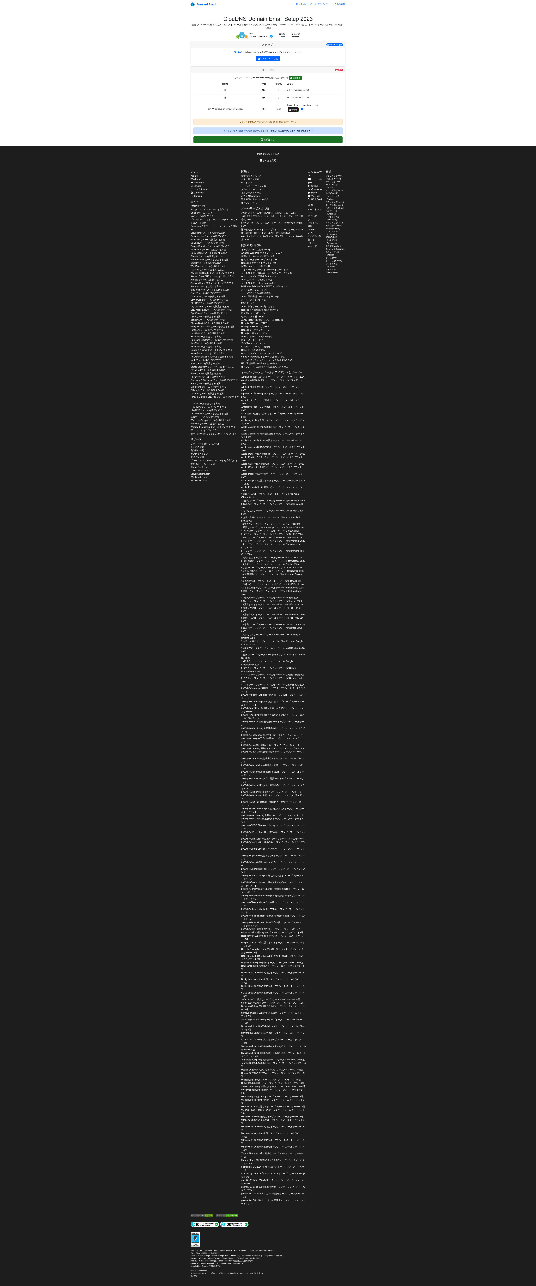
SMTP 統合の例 (198, 206)
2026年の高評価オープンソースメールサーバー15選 (272, 1034)
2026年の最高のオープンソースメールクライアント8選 (272, 967)
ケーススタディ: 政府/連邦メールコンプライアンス (266, 272)
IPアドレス (246, 182)
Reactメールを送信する (253, 349)
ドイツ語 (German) (334, 205)
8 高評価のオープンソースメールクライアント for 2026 (273, 560)
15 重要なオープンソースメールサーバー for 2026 (270, 524)
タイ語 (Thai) (332, 257)
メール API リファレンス (253, 185)
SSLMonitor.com (199, 480)
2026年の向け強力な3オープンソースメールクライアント (273, 833)
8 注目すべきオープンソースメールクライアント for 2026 (270, 609)
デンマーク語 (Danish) (332, 186)
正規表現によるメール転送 (254, 199)
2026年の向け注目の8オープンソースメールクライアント (272, 773)
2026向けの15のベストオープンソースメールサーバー (272, 1168)
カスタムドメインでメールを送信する (209, 209)
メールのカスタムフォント (254, 289)
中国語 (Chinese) (333, 178)
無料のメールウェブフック (254, 189)
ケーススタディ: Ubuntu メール (256, 279)
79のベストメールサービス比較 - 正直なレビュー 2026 (268, 212)
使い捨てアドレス (199, 453)
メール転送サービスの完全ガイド (258, 306)
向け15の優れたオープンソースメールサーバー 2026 (273, 453)
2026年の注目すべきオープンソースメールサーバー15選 (272, 937)
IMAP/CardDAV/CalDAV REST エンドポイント (264, 286)
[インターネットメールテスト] (234, 1224)
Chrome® (198, 192)
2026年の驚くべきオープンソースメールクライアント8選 (273, 957)
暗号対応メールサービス (253, 313)
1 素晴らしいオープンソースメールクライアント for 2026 (270, 495)
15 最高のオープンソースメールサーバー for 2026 (273, 500)
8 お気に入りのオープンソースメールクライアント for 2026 (270, 519)
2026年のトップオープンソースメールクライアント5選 (272, 1027)
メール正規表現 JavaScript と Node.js (260, 296)
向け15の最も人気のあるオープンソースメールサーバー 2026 (272, 415)
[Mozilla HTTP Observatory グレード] (227, 1215)
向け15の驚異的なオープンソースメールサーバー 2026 (272, 489)
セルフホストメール (251, 192)
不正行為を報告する (314, 237)
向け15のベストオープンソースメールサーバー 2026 (273, 376)
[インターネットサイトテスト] (205, 1224)
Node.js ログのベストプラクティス (258, 262)
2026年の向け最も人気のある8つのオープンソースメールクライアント (272, 716)
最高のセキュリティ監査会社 (255, 266)
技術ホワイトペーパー (252, 175)
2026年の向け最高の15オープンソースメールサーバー (272, 791)
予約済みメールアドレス (203, 463)
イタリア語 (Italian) (334, 222)
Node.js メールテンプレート (255, 326)
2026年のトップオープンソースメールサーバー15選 (272, 1021)
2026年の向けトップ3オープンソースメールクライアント (273, 689)
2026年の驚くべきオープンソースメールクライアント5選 (273, 1111)
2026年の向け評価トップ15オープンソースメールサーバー (273, 696)
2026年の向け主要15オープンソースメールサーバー (273, 734)
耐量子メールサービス (252, 339)
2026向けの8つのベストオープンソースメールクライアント (273, 1175)
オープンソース (249, 202)
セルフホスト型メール (252, 316)
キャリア (312, 246)
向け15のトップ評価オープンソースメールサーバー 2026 (271, 401)
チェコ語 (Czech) (333, 181)
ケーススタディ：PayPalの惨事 (257, 336)
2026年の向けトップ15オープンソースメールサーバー (272, 850)
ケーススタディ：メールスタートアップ (261, 353)
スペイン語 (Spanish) (335, 248)
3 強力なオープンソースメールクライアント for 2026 (268, 669)
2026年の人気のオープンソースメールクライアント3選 (272, 1135)
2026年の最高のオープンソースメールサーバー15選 (272, 962)
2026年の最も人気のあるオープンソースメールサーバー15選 (273, 1048)
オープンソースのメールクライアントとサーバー (272, 372)
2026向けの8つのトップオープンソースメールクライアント (273, 1188)
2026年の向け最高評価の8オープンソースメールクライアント (273, 730)
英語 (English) (332, 193)
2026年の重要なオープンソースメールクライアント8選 (272, 994)
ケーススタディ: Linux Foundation (258, 283)
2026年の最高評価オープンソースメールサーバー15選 (273, 1059)
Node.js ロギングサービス (254, 333)
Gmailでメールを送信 (201, 212)
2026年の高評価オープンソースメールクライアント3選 (272, 1041)
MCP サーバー (248, 303)
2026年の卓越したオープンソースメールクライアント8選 (272, 1083)
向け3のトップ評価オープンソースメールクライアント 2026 (272, 408)
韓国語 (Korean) (333, 228)
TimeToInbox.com (199, 470)
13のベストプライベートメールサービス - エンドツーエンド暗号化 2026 (272, 217)
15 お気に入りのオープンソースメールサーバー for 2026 (272, 512)
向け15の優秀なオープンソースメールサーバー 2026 (272, 463)
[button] (302, 109)
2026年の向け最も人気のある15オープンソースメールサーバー (272, 877)
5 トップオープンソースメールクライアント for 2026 (272, 552)
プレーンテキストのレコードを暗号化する (214, 460)
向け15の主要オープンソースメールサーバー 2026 (271, 442)
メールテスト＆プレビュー (254, 299)
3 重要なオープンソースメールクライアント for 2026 (272, 527)
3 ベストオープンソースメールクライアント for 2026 (271, 679)
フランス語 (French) (335, 202)
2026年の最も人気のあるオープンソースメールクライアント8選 (273, 1054)
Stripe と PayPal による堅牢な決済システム (263, 356)
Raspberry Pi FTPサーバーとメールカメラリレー (214, 227)
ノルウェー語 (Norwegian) (332, 233)
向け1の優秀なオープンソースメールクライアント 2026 (271, 468)
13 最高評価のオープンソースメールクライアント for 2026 (272, 576)
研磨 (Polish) (331, 237)
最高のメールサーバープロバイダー (259, 259)
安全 (310, 219)
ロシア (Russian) (333, 246)
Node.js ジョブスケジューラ (255, 329)
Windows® (196, 179)
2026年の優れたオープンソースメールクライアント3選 (273, 1091)
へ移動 (335, 44)
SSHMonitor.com (199, 477)
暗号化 (294, 109)
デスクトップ (200, 189)
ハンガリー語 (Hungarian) (332, 212)
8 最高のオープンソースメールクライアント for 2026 (271, 629)
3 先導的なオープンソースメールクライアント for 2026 (272, 584)
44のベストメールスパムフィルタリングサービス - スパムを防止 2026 (272, 237)
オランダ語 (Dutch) (334, 190)
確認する (296, 77)
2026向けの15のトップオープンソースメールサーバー (272, 1181)
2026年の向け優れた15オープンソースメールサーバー (271, 744)
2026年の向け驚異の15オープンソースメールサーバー (272, 780)
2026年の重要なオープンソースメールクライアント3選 (272, 1148)
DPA (310, 232)
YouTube (315, 196)
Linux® (197, 185)
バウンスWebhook (250, 196)
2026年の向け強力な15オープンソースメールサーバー (273, 827)
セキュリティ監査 (250, 179)
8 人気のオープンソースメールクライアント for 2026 (271, 567)
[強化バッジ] (195, 1239)
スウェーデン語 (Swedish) (332, 253)
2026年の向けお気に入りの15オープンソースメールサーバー (273, 803)
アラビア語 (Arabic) (334, 175)
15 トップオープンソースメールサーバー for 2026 (271, 545)
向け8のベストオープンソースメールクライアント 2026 (271, 381)
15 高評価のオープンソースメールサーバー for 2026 (271, 557)
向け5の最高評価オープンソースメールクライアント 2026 (273, 435)
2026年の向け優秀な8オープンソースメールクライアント (273, 760)
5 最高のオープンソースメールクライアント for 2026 (272, 505)
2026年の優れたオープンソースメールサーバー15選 (273, 1086)
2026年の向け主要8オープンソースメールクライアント (273, 910)
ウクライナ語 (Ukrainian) (332, 265)
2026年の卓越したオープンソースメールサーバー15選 (271, 1079)
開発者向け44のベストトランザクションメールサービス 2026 (272, 229)
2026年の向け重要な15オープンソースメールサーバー (273, 815)
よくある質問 (338, 4)
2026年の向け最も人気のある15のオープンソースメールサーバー (273, 709)
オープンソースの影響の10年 (256, 249)
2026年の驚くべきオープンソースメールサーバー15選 (273, 950)
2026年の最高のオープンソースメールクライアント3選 (272, 1014)
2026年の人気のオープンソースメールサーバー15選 (272, 974)
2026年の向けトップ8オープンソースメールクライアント (273, 857)
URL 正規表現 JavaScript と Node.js (259, 363)
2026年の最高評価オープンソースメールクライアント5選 (273, 1064)
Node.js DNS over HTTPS (254, 323)
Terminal (197, 196)
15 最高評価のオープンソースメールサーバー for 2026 (272, 570)
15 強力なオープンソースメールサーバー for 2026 (270, 530)
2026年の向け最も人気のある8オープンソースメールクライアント (273, 884)
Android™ (198, 182)
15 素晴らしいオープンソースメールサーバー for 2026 (273, 614)
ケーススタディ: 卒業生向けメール (258, 276)
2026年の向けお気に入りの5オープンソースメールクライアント (272, 810)
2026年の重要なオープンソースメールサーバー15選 (272, 987)
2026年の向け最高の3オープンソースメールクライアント (273, 843)
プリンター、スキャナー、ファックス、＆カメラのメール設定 (214, 221)
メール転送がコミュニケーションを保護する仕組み (267, 360)
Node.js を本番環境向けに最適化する (259, 309)
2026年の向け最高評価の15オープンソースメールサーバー (272, 723)
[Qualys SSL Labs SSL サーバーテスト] (202, 1215)
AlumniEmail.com (199, 467)
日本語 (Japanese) (334, 225)
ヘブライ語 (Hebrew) (335, 207)
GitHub (314, 185)
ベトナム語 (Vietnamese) (332, 271)
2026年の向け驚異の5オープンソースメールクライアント (273, 786)
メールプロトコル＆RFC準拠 (256, 293)
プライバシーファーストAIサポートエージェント (265, 269)
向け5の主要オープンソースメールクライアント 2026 (273, 448)
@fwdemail (316, 189)
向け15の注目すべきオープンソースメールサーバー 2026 (272, 475)
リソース (196, 439)
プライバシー (324, 4)
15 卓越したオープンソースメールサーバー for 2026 (272, 587)
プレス (311, 242)
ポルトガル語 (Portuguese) (332, 241)
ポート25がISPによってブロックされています (214, 433)
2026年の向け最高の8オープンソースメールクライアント (272, 796)
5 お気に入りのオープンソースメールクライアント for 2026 (272, 643)
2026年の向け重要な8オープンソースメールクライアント (272, 820)
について (312, 216)
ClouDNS (238, 52)
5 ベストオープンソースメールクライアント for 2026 (273, 540)
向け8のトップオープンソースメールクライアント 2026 (272, 395)
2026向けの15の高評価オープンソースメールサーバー (272, 1195)
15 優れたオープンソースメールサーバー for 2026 (270, 597)
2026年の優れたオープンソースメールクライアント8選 (272, 932)
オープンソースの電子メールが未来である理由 (264, 366)
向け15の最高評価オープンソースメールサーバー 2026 (272, 428)
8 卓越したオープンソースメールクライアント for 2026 (271, 592)
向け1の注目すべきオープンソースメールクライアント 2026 (273, 482)
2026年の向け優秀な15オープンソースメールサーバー (272, 753)
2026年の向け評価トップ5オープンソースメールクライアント (272, 703)
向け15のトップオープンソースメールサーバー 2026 (271, 388)
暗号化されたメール (306, 4)
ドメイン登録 (197, 457)
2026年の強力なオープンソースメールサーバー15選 (270, 999)
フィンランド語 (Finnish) (332, 197)
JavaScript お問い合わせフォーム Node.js (262, 319)
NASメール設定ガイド (202, 216)
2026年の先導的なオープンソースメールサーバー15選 (272, 1069)
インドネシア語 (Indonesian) (332, 218)
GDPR (311, 229)
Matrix (314, 192)
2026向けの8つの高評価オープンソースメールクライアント (273, 1202)
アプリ (195, 171)
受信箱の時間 (197, 450)
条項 (310, 226)
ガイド (195, 201)
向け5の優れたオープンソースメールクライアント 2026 (272, 458)
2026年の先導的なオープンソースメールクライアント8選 (272, 1074)
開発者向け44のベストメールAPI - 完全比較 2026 (265, 232)
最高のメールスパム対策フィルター (259, 256)
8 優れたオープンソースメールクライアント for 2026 (271, 601)
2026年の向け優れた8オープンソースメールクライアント (272, 748)
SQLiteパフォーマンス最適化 (255, 346)
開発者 (245, 171)
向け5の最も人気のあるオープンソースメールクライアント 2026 (272, 422)
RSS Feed (316, 199)
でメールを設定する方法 (208, 232)
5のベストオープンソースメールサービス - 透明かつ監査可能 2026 (271, 224)
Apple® (194, 175)
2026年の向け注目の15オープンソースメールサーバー (273, 766)
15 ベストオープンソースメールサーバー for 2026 (271, 537)
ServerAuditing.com (200, 473)
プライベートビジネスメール (205, 443)
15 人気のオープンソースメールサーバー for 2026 (270, 564)
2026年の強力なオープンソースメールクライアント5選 (272, 1002)
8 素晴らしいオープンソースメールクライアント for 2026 (272, 619)
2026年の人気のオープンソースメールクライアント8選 (272, 981)
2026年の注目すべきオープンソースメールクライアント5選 (272, 1101)
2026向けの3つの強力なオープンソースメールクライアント (273, 1161)
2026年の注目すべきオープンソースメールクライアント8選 (272, 944)
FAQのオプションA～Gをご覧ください (295, 130)
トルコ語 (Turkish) (334, 260)
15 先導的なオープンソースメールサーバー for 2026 (271, 580)
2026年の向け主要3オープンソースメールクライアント (272, 740)
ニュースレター (315, 181)
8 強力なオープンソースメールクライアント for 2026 (272, 534)
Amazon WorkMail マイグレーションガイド (262, 252)
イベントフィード (314, 211)
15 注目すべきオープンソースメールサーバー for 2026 (272, 604)
